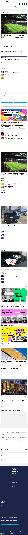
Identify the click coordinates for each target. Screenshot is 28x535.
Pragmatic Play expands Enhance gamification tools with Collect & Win (10, 461)
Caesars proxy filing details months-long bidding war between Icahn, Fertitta (11, 410)
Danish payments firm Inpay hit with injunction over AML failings (9, 368)
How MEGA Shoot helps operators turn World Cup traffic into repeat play (13, 276)
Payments (2, 367)
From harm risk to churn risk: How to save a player (8, 325)
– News (4, 44)
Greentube (7, 439)
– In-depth (5, 39)
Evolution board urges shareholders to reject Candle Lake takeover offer (9, 520)
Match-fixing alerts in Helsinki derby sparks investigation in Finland (13, 72)
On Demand (22, 6)
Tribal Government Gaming (4, 514)
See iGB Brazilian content (7, 531)
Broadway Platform (8, 436)
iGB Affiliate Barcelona (3, 507)
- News (4, 519)
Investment (2, 364)
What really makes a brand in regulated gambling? (11, 135)
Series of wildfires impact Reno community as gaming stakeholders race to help (10, 517)
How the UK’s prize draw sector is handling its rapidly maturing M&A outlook (14, 183)
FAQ (1, 500)
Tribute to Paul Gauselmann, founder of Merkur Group (8, 46)
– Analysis (4, 190)
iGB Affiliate (2, 506)
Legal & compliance (14, 477)
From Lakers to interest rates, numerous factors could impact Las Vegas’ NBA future (13, 365)
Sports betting (6, 71)
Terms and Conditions (11, 533)
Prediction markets (3, 68)
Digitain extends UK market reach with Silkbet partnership (8, 451)
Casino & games (14, 473)
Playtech (7, 431)
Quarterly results (7, 74)
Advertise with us (3, 501)
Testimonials (2, 502)
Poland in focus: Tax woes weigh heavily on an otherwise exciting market (14, 138)
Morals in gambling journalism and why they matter (11, 186)
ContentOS (13, 6)
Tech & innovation (7, 231)
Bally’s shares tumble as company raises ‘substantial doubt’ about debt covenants (12, 371)
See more (25, 107)
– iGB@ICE (9, 238)
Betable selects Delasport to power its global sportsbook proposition (9, 458)
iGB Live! (2, 505)
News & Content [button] (8, 6)
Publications (16, 7)
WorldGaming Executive (10, 7)
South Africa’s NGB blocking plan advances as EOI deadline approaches (10, 59)
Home (4, 6)
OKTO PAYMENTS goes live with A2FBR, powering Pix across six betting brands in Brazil (11, 51)
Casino (2, 43)
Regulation (2, 395)
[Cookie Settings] (1, 534)
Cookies (6, 533)
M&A (1, 48)
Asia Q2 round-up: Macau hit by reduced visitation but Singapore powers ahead (14, 361)
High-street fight (3, 192)
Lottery (14, 478)
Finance (2, 406)
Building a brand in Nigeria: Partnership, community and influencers (13, 132)
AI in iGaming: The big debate (5, 343)
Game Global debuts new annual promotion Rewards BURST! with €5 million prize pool (12, 456)
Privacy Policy (3, 533)
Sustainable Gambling (3, 93)
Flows (6, 444)
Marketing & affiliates (3, 34)
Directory (19, 6)
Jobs (20, 7)
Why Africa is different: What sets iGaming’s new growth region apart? (12, 304)
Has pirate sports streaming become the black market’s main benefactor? (13, 173)
